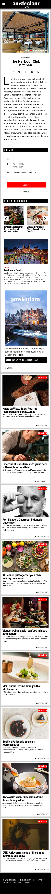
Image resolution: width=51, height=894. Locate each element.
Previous (6, 218)
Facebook (27, 883)
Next (45, 218)
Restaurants (25, 57)
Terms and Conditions (26, 880)
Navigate (26, 191)
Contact (40, 880)
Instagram (17, 883)
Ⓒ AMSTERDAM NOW (9, 880)
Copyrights (7, 883)
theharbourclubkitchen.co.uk (25, 172)
